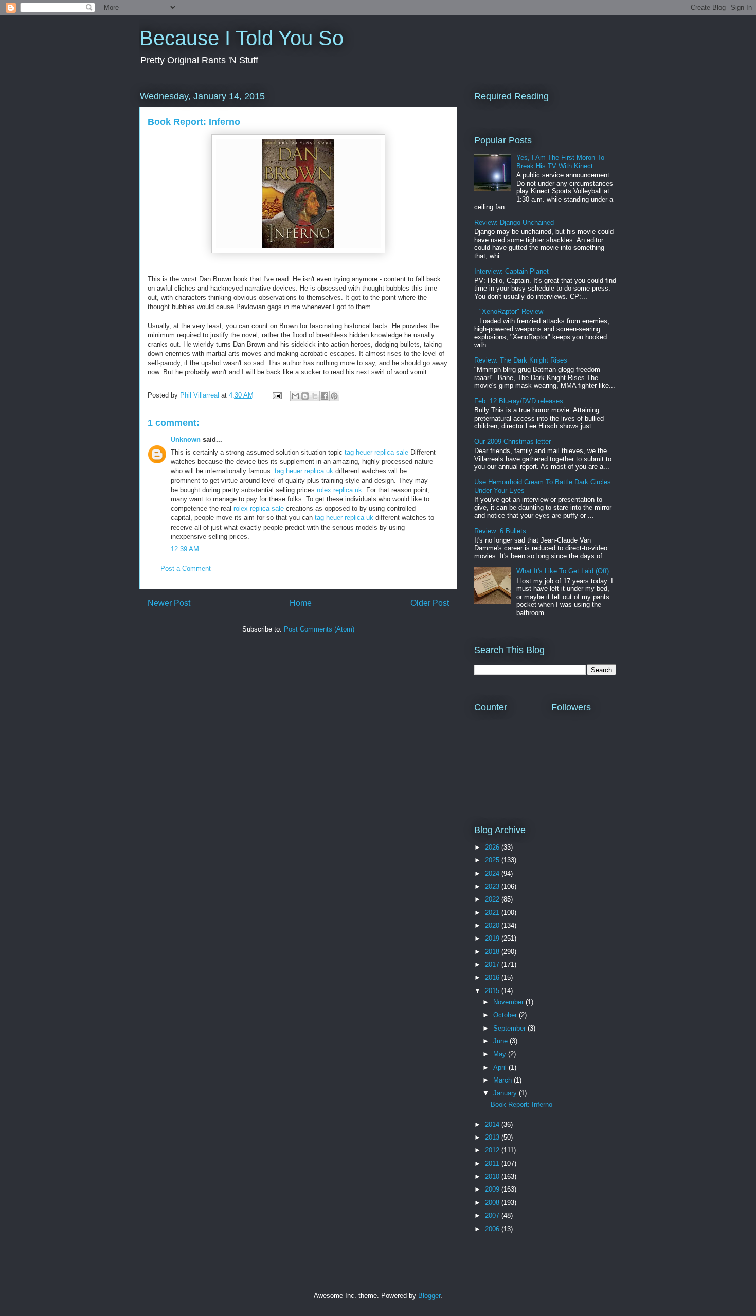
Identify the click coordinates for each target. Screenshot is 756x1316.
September (510, 1028)
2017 (493, 964)
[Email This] (295, 396)
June (501, 1041)
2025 (493, 860)
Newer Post (169, 603)
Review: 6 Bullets (500, 531)
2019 (493, 938)
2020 (493, 925)
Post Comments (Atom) (319, 629)
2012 (493, 1150)
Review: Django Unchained (514, 222)
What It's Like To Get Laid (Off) (562, 571)
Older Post (429, 603)
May (500, 1054)
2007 (493, 1215)
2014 (493, 1124)
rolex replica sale (258, 508)
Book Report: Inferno (521, 1104)
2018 (493, 952)
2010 (493, 1176)
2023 (493, 886)
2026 (493, 847)
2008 (493, 1202)
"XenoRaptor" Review (511, 311)
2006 (493, 1229)
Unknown (186, 439)
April (501, 1067)
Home (301, 603)
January (506, 1093)
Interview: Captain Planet (511, 271)
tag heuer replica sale (376, 452)
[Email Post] (276, 395)
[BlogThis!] (305, 396)
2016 (493, 977)
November (509, 1002)
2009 (493, 1189)
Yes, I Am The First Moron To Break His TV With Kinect (560, 162)
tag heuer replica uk (304, 471)
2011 (493, 1163)
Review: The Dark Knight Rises (520, 360)
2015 (493, 991)
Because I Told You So (241, 38)
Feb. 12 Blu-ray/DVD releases (518, 401)
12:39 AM (185, 549)
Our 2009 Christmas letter (512, 441)
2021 (493, 912)
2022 (493, 899)
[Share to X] (315, 396)
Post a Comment (185, 568)
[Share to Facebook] (324, 396)
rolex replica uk (339, 490)
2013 (493, 1137)
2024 (493, 873)
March (503, 1080)
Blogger (429, 1296)
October (506, 1015)
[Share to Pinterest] (334, 396)
